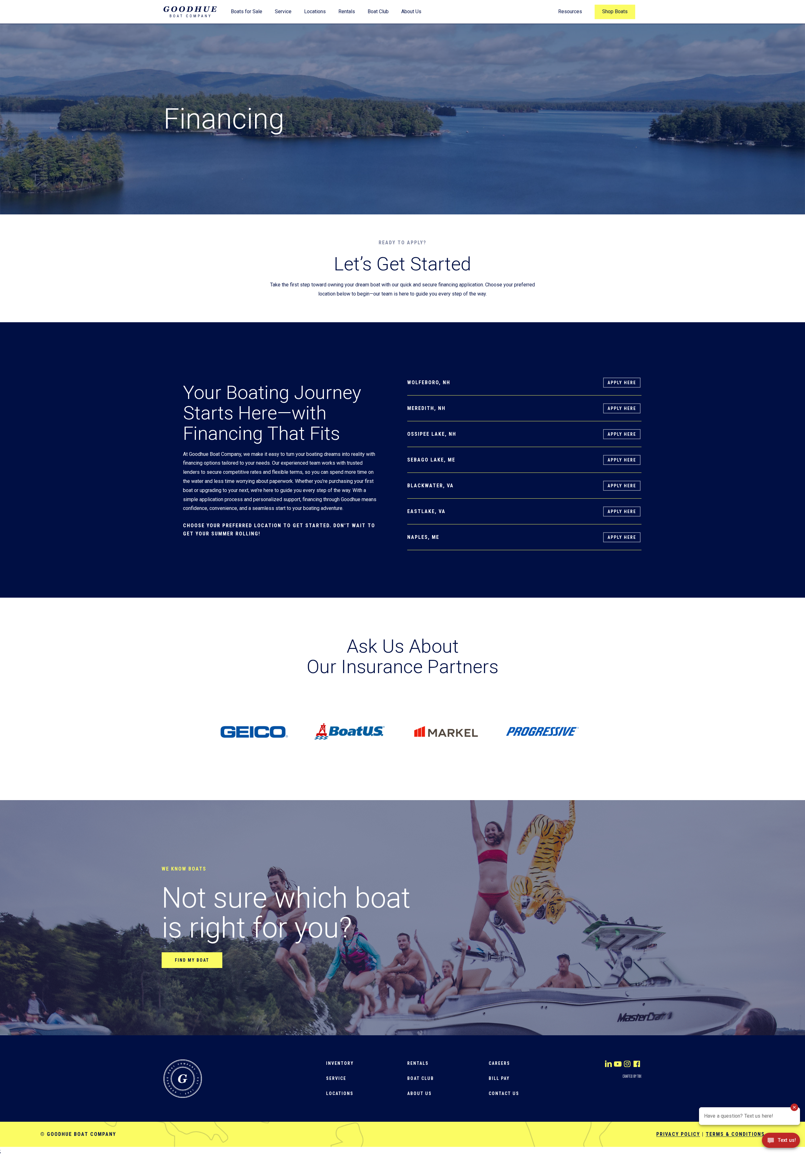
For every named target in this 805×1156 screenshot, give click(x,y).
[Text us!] (781, 1142)
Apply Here (622, 382)
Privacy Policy (678, 1134)
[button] (192, 960)
